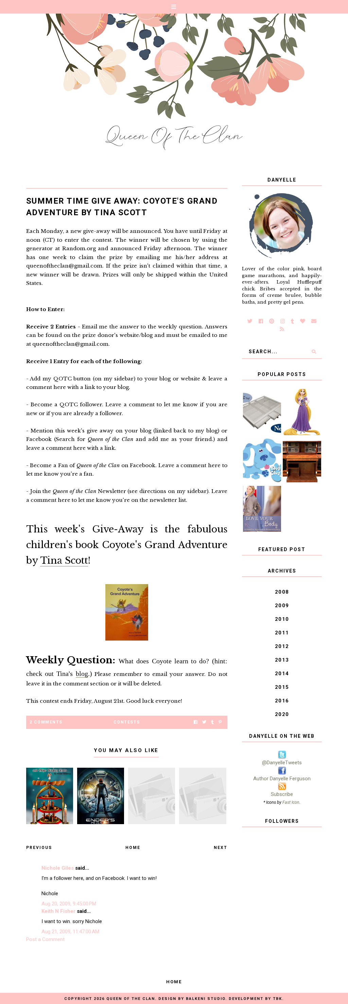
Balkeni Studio (205, 999)
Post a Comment (45, 939)
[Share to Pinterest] (220, 722)
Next (220, 847)
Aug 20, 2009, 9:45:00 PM (68, 904)
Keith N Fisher (58, 911)
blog (82, 673)
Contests (127, 722)
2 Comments (46, 722)
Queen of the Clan (130, 999)
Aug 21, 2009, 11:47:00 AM (70, 932)
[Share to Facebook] (195, 722)
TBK (277, 999)
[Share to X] (204, 722)
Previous (39, 847)
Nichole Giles (57, 868)
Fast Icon (290, 802)
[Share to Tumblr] (212, 722)
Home (132, 847)
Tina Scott (64, 560)
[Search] (314, 351)
